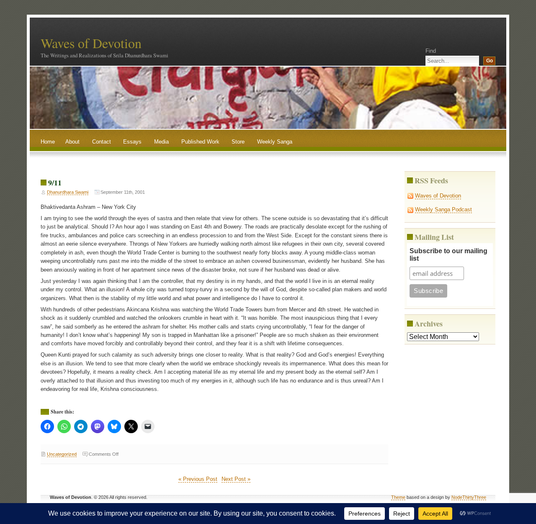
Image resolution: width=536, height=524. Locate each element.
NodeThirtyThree (468, 497)
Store (238, 142)
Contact (101, 142)
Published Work (200, 142)
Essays (132, 142)
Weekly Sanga (274, 142)
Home (48, 142)
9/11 (55, 182)
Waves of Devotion (91, 43)
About (72, 142)
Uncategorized (62, 454)
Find (430, 51)
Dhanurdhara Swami (67, 192)
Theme (398, 497)
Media (161, 142)
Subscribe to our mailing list (448, 254)
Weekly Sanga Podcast (443, 209)
